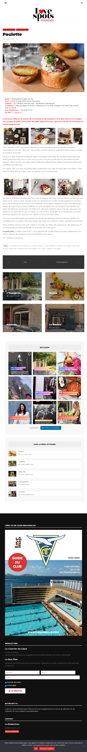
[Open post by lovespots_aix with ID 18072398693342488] (20, 412)
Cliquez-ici (18, 112)
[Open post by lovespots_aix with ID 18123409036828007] (44, 388)
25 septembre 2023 (27, 494)
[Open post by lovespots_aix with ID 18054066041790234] (69, 363)
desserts (60, 246)
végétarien (57, 248)
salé (39, 248)
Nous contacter (12, 731)
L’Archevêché (23, 482)
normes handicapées (10, 248)
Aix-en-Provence (24, 246)
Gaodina (22, 461)
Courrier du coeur (14, 682)
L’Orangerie (14, 293)
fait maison (67, 246)
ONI (25, 262)
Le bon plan (11, 685)
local (74, 246)
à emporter (14, 246)
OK (36, 749)
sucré (44, 248)
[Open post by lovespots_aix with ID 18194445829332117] (69, 388)
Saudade (12, 324)
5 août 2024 (24, 484)
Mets (78, 246)
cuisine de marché (37, 246)
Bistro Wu (22, 472)
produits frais (23, 248)
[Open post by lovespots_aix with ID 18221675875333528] (44, 363)
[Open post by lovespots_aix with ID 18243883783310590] (20, 363)
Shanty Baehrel (62, 262)
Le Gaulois (55, 324)
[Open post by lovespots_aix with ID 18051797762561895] (20, 388)
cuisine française (50, 246)
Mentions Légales (46, 749)
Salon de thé (22, 29)
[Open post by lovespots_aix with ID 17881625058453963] (69, 412)
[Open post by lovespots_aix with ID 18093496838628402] (44, 412)
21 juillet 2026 (25, 454)
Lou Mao (22, 492)
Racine (53, 293)
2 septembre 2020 (26, 464)
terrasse (49, 248)
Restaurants (9, 29)
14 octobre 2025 (26, 474)
